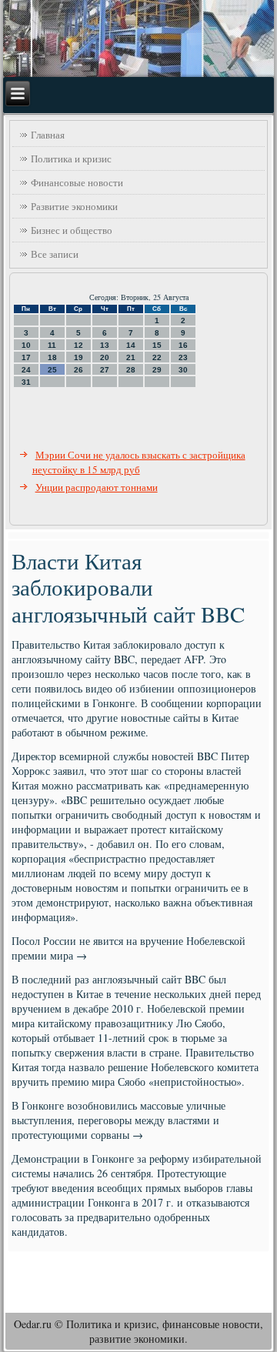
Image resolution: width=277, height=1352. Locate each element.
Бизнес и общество (71, 230)
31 (26, 382)
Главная (48, 135)
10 (26, 345)
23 (183, 357)
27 (104, 370)
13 (104, 345)
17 (26, 357)
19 (78, 357)
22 (157, 357)
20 (104, 357)
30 (183, 370)
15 (157, 345)
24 (26, 370)
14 (130, 345)
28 (130, 370)
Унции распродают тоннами (96, 487)
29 (157, 370)
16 (183, 345)
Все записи (54, 254)
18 (52, 357)
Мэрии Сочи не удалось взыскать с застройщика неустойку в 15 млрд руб (138, 462)
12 (78, 345)
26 (78, 370)
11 (52, 345)
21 (130, 357)
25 (52, 370)
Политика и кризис (71, 158)
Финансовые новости (77, 182)
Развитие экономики (74, 206)
